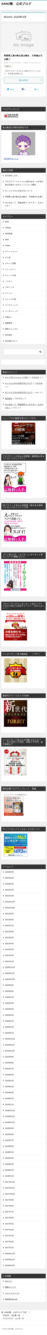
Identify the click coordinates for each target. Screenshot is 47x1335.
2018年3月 (9, 1164)
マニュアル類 (10, 299)
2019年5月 (9, 1081)
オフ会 (7, 257)
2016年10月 (10, 1265)
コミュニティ (10, 269)
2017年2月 (9, 1242)
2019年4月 (9, 1087)
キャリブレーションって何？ (17, 377)
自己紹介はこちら (11, 159)
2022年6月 (9, 878)
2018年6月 (9, 1146)
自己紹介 (8, 335)
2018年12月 (10, 1110)
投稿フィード (10, 1287)
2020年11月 (10, 973)
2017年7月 (9, 1212)
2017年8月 (9, 1206)
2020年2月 (9, 1027)
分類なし (8, 66)
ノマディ (8, 281)
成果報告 (8, 323)
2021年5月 (9, 938)
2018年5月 (9, 1152)
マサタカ (35, 377)
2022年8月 (9, 872)
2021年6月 (9, 932)
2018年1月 (9, 1176)
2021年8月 (9, 920)
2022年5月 (9, 884)
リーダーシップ (11, 311)
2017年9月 (9, 1200)
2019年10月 (10, 1051)
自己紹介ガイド (11, 341)
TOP (15, 1312)
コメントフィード (12, 1293)
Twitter (7, 245)
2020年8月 (9, 991)
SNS (7, 239)
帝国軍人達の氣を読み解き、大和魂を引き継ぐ (24, 197)
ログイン (8, 1281)
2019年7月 (9, 1069)
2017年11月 (10, 1188)
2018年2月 (9, 1170)
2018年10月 (10, 1122)
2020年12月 (10, 967)
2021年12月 (10, 902)
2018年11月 (10, 1116)
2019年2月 (9, 1098)
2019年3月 (9, 1092)
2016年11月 (10, 1259)
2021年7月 (9, 925)
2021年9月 (9, 914)
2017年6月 (9, 1218)
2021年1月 (9, 961)
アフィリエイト (11, 251)
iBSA (7, 222)
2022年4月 (9, 890)
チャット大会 (10, 275)
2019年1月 (9, 1104)
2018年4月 (9, 1158)
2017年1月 (9, 1247)
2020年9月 (9, 985)
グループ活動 (10, 263)
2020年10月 (10, 979)
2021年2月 (9, 955)
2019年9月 (9, 1057)
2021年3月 (9, 949)
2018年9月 (9, 1128)
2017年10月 (10, 1194)
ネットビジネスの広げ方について (18, 191)
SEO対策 (8, 234)
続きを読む (23, 80)
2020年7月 (9, 997)
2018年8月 (9, 1134)
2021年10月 (10, 908)
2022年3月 (9, 896)
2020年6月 (9, 1003)
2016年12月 (10, 1254)
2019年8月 (9, 1063)
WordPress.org (11, 1299)
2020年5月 (9, 1009)
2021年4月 (9, 943)
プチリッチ (9, 287)
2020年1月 (9, 1033)
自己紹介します (11, 175)
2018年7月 (9, 1140)
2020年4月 (9, 1015)
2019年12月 (10, 1039)
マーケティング (11, 305)
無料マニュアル (11, 329)
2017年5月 (9, 1224)
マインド (8, 293)
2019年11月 (10, 1045)
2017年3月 (9, 1236)
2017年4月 (9, 1230)
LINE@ (8, 228)
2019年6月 (9, 1075)
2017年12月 (10, 1182)
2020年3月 (9, 1021)
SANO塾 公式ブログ (16, 3)
